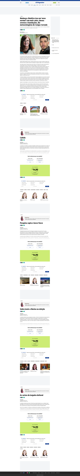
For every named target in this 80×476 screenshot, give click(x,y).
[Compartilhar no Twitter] (21, 29)
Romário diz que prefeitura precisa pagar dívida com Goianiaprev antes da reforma (45, 372)
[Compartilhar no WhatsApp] (23, 29)
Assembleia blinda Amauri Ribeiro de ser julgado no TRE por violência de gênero (45, 286)
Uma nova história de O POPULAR (34, 457)
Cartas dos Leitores (22, 285)
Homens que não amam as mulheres (23, 200)
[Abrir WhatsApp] (78, 474)
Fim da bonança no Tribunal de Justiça (24, 458)
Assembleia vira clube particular (34, 285)
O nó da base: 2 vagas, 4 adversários (23, 114)
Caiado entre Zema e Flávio (43, 457)
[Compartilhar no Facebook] (20, 29)
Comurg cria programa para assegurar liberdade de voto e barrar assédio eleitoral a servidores (35, 115)
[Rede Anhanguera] (20, 0)
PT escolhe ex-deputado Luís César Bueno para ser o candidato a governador (24, 372)
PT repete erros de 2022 (33, 371)
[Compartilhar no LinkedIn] (24, 29)
